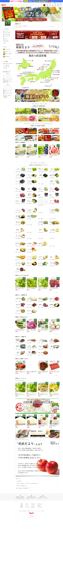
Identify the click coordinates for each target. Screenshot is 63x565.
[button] (60, 3)
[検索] (44, 5)
